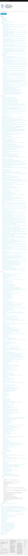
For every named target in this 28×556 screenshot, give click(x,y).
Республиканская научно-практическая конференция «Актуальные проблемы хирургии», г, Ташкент (14, 268)
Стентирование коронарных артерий (7, 473)
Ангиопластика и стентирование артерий (8, 295)
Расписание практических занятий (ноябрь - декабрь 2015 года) (9, 101)
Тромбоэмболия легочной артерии (7, 317)
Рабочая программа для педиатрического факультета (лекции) (10, 88)
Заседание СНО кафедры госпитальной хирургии (8, 118)
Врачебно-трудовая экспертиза (6, 366)
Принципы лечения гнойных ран (7, 380)
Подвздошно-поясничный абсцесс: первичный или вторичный (10, 385)
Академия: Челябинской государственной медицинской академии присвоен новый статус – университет (14, 120)
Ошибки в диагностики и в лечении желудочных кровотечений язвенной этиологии (13, 357)
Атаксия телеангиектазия (6, 446)
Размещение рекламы (19, 541)
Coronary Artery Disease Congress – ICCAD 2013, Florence (8, 211)
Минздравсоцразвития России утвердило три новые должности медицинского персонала (12, 145)
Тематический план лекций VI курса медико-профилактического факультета (12, 90)
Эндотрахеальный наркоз (6, 434)
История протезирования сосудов (7, 292)
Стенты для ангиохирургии (6, 300)
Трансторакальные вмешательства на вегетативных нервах (10, 407)
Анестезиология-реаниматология (6, 416)
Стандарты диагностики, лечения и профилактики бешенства (10, 365)
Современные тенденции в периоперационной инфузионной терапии (11, 427)
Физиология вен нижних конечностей (7, 296)
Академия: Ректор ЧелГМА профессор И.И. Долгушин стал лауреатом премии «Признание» (12, 126)
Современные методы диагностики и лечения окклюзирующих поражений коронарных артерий (14, 333)
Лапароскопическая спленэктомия (7, 468)
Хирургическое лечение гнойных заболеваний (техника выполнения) (11, 466)
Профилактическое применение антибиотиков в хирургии (10, 369)
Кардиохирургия (4, 322)
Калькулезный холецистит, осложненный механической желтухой (10, 348)
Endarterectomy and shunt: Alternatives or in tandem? (9, 41)
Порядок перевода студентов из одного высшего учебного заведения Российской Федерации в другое (13, 514)
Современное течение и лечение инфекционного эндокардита (10, 346)
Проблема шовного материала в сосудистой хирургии (9, 285)
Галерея (3, 478)
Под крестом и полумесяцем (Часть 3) (5, 530)
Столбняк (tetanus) (5, 377)
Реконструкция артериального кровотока (7, 280)
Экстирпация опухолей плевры (6, 398)
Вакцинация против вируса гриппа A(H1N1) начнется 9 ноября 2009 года (10, 172)
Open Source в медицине (5, 132)
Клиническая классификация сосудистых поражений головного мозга (11, 319)
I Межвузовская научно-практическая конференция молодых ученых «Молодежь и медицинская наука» (14, 208)
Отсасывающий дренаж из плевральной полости (8, 413)
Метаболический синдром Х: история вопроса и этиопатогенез (10, 316)
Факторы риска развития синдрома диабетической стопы (9, 310)
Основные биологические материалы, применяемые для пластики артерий (12, 288)
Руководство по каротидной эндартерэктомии (8, 308)
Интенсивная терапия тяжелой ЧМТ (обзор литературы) (9, 419)
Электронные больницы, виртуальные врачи (7, 170)
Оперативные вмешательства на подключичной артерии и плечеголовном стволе (13, 273)
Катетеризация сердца (5, 336)
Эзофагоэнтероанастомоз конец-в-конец (7, 469)
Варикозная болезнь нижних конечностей (8, 294)
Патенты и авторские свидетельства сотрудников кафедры (10, 29)
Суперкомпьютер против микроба (6, 152)
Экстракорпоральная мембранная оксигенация (8, 422)
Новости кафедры (3, 96)
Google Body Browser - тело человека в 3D (7, 158)
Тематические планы (4, 55)
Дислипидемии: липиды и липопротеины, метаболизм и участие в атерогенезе (12, 305)
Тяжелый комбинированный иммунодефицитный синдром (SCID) (10, 445)
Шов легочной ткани (5, 408)
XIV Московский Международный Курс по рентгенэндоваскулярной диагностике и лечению (13, 229)
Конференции (3, 201)
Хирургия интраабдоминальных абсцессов (8, 391)
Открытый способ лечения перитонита (7, 372)
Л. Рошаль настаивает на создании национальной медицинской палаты (10, 176)
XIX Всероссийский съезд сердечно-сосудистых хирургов (9, 209)
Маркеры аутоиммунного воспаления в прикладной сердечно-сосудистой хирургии (13, 45)
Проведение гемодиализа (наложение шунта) (8, 301)
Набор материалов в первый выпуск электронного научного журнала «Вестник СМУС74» (12, 117)
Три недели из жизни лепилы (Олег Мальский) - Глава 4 (8, 526)
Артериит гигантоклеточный (6, 441)
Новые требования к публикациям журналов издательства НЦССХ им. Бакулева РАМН (12, 151)
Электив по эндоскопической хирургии (6, 114)
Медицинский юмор (3, 521)
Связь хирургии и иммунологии (6, 450)
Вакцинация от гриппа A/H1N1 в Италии (6, 178)
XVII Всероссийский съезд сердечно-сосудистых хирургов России (10, 240)
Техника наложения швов (6, 462)
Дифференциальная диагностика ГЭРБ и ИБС (8, 358)
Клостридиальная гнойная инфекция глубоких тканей (9, 381)
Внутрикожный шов (5, 463)
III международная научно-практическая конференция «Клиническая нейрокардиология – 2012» (13, 215)
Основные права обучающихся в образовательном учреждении (9, 516)
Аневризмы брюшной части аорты (7, 291)
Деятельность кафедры (5, 20)
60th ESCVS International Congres (6, 251)
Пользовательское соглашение (19, 540)
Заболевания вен (5, 315)
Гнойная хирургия (4, 371)
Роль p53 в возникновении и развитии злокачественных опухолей (11, 442)
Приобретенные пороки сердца (6, 335)
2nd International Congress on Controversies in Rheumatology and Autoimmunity (11, 226)
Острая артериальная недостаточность (7, 309)
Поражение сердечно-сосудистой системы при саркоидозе (10, 338)
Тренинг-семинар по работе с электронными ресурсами (8, 269)
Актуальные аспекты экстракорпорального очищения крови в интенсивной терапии (12, 255)
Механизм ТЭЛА (5, 472)
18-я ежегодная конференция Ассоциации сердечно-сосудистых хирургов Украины (12, 256)
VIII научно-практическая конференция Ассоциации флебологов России (10, 260)
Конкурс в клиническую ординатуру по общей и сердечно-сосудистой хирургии (11, 137)
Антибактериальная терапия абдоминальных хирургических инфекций (11, 387)
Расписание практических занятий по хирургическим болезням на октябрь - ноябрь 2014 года (14, 74)
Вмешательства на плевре (6, 400)
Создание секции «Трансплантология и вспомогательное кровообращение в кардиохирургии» (13, 236)
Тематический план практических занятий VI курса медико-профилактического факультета (13, 92)
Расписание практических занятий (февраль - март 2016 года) (9, 99)
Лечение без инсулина (5, 150)
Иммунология (3, 435)
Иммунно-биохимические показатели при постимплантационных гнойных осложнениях (13, 40)
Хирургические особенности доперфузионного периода (9, 433)
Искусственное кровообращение (7, 432)
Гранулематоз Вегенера (5, 439)
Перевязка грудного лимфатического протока (8, 401)
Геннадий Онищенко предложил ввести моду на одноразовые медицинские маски (12, 171)
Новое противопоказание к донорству (6, 162)
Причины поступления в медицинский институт (7, 522)
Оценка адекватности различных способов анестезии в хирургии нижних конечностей (13, 49)
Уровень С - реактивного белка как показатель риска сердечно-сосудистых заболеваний (13, 443)
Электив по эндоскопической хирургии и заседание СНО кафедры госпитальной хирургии (13, 119)
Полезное (2, 505)
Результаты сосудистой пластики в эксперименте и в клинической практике (12, 287)
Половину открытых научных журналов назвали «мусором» (9, 141)
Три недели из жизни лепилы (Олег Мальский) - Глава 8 (8, 523)
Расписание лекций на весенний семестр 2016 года (9, 56)
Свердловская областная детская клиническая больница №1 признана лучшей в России (12, 179)
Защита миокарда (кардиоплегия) (7, 431)
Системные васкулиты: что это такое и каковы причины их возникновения (11, 444)
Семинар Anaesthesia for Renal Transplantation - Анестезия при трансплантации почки (13, 50)
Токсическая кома (5, 424)
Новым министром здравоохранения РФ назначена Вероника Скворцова (10, 146)
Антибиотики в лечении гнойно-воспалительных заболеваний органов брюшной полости (13, 382)
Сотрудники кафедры (4, 18)
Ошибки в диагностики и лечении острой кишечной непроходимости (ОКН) (12, 355)
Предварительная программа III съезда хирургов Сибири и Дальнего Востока (11, 262)
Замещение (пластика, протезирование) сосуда (8, 281)
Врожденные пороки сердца (6, 341)
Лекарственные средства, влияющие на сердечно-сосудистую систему (11, 331)
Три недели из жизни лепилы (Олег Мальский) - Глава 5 (8, 525)
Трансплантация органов (6, 363)
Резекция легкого (5, 396)
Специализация (4, 453)
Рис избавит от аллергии (5, 185)
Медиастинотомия (5, 403)
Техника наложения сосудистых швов (7, 283)
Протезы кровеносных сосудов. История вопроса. (9, 290)
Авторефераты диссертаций (5, 23)
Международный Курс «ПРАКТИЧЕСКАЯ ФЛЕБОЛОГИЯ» (8, 149)
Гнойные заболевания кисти (6, 392)
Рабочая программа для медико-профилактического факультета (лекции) (11, 87)
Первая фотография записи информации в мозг (7, 183)
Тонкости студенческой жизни (4, 518)
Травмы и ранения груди (6, 394)
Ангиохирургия (4, 272)
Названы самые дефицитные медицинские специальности (9, 154)
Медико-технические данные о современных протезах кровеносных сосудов (12, 289)
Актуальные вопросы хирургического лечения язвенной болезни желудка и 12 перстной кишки (14, 356)
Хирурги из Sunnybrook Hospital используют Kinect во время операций (10, 153)
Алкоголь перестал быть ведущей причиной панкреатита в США (9, 156)
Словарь (3, 502)
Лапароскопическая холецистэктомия (7, 368)
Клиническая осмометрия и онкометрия (7, 428)
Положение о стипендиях (4, 513)
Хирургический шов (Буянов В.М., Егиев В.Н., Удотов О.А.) (9, 367)
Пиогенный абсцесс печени (6, 386)
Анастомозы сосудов (5, 282)
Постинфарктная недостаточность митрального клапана (9, 324)
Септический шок (5, 383)
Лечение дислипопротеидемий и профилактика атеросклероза (10, 457)
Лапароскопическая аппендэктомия (7, 471)
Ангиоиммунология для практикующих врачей (8, 31)
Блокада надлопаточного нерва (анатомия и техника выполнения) (11, 475)
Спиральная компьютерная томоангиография (8, 297)
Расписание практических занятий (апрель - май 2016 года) (9, 97)
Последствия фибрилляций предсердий (7, 328)
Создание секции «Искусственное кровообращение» (8, 235)
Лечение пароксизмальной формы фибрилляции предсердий (10, 330)
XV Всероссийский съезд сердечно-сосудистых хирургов (9, 267)
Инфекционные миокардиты (6, 344)
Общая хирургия (4, 347)
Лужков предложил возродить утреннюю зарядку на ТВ (8, 192)
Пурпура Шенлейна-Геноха (6, 440)
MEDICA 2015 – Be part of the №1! (6, 202)
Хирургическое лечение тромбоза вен (7, 303)
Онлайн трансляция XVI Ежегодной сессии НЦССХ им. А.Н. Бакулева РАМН (11, 227)
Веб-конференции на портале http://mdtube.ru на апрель (9, 128)
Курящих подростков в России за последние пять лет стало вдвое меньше (11, 197)
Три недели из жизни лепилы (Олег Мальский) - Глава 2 (8, 528)
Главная (2, 11)
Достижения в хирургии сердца (6, 337)
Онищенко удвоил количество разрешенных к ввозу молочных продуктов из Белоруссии (12, 194)
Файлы (3, 477)
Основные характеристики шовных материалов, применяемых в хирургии (11, 354)
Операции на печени (5, 362)
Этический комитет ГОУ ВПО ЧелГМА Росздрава (8, 454)
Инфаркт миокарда (5, 345)
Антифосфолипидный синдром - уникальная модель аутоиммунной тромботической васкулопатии (14, 307)
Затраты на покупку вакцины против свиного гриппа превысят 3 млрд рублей (11, 188)
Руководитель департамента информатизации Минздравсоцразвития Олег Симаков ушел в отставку (14, 161)
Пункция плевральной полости (6, 414)
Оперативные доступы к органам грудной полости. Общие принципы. (11, 412)
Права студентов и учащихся (4, 519)
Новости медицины (3, 138)
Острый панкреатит (5, 351)
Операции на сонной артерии (6, 274)
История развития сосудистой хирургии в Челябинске (9, 321)
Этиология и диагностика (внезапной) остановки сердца (9, 426)
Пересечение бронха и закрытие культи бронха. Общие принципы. (11, 409)
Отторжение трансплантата (6, 449)
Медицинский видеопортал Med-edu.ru (6, 169)
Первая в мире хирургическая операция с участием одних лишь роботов (10, 160)
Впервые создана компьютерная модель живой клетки (8, 144)
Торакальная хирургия (5, 501)
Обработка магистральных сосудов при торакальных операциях (10, 410)
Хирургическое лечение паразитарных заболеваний (9, 374)
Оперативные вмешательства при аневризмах (8, 277)
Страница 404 (2, 534)
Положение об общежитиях (4, 512)
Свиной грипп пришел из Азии (5, 191)
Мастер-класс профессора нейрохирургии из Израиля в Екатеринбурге (10, 182)
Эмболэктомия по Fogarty (6, 278)
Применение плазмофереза (6, 423)
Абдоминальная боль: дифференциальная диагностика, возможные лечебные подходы (13, 353)
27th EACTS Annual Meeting (5, 210)
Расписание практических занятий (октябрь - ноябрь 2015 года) (9, 102)
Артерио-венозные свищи (6, 276)
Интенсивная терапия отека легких (7, 421)
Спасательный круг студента (4, 517)
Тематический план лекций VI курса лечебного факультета (10, 91)
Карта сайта (2, 532)
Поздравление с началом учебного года (7, 135)
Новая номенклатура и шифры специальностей (7, 159)
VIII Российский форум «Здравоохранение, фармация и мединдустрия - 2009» (11, 264)
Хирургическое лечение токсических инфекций (8, 373)
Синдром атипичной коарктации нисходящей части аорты (10, 327)
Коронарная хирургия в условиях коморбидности (8, 35)
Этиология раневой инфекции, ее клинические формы (9, 390)
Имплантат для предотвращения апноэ (6, 140)
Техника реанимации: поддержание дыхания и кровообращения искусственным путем (13, 418)
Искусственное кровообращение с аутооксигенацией (9, 430)
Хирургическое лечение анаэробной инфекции (8, 378)
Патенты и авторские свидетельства (6, 28)
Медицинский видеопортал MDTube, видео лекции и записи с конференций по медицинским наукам (14, 163)
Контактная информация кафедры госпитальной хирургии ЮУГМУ (8, 503)
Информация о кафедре (5, 17)
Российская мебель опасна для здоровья (7, 199)
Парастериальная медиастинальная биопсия (8, 404)
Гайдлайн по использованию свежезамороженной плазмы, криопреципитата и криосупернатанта (14, 417)
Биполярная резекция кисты (6, 467)
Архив (1, 504)
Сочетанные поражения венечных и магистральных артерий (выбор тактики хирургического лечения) (15, 323)
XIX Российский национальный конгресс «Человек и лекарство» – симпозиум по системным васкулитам (14, 228)
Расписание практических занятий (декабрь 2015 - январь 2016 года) (10, 100)
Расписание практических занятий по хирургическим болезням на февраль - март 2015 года (14, 73)
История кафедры (4, 19)
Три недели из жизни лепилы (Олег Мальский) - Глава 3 (8, 527)
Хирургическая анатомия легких (6, 399)
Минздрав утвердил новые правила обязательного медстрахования (10, 155)
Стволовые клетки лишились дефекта (6, 196)
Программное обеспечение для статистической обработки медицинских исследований (11, 511)
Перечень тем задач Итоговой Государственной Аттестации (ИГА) (10, 81)
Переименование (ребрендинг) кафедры (7, 136)
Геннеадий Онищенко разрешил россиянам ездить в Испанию (9, 186)
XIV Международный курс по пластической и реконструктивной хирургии (10, 265)
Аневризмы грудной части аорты (7, 326)
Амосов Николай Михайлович (6, 395)
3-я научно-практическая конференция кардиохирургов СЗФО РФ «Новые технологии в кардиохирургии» (14, 233)
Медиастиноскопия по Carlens (6, 405)
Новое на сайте (4, 115)
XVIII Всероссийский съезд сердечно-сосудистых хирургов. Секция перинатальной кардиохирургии (14, 221)
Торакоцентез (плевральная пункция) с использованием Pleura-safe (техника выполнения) (13, 464)
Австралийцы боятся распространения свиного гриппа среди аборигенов (11, 190)
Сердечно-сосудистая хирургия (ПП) (7, 460)
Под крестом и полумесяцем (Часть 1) (5, 531)
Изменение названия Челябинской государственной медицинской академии (11, 127)
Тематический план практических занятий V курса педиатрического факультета (12, 93)
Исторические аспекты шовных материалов (8, 286)
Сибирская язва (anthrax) (6, 376)
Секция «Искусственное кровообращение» (7, 214)
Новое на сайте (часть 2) (5, 113)
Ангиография (4, 299)
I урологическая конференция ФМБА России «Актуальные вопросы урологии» (11, 263)
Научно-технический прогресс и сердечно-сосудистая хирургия (10, 318)
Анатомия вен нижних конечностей (7, 298)
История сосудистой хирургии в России (7, 314)
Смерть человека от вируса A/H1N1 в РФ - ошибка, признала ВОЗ (10, 177)
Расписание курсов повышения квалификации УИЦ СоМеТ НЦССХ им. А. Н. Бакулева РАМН (13, 133)
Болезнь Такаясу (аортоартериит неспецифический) (9, 306)
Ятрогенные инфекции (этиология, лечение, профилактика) (10, 389)
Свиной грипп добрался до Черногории (7, 195)
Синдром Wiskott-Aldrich (5, 448)
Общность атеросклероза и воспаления (7, 451)
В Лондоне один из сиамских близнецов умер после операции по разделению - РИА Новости (13, 200)
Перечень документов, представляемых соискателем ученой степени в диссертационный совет (14, 455)
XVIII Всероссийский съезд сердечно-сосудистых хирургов (9, 224)
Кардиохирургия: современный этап (7, 332)
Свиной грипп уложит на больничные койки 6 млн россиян (9, 187)
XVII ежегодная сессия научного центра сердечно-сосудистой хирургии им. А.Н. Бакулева (12, 213)
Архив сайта (25, 540)
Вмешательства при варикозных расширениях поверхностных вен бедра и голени (13, 304)
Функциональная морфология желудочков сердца (9, 342)
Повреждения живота (5, 364)
